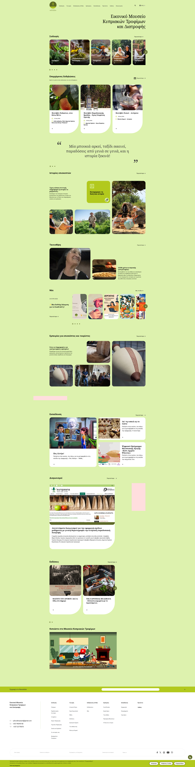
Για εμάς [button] (69, 6)
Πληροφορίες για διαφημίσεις (75, 752)
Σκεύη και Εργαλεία (56, 728)
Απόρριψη (154, 763)
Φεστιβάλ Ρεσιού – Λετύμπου (127, 113)
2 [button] (52, 69)
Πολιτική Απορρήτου (15, 765)
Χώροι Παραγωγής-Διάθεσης (119, 58)
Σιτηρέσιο (97, 60)
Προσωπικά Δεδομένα (44, 752)
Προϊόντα (105, 6)
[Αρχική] (53, 6)
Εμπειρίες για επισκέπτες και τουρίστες (70, 336)
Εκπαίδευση (55, 414)
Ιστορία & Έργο (73, 707)
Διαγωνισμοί (56, 478)
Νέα (51, 290)
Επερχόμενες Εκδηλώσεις (62, 76)
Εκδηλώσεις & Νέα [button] (78, 6)
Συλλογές (54, 36)
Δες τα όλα (139, 290)
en (144, 5)
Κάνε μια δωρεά (73, 730)
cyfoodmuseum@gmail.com (22, 721)
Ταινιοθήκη (55, 245)
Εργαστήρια (106, 711)
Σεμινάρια (123, 715)
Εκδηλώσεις (90, 707)
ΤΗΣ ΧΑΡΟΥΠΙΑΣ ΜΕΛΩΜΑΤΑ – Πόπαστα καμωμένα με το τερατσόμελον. (98, 601)
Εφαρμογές (124, 707)
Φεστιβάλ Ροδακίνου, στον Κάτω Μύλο (62, 114)
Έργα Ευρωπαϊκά (73, 711)
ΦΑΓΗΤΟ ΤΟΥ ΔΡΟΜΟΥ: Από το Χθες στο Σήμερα (65, 600)
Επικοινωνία (119, 6)
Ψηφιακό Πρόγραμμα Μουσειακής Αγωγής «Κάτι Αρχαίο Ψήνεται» (132, 449)
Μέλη (70, 715)
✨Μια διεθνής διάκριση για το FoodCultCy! (59, 306)
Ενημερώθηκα (180, 763)
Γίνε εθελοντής (73, 726)
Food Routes (106, 707)
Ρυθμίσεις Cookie (166, 763)
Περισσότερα (138, 36)
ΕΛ (142, 5)
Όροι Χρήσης (17, 752)
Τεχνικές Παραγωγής (56, 724)
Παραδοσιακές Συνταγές (78, 59)
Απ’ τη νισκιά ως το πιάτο (131, 422)
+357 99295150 (18, 723)
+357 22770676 (18, 726)
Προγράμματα (124, 711)
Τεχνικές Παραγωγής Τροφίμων (140, 58)
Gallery (112, 6)
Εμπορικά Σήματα (73, 722)
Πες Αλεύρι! (58, 453)
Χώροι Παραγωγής (55, 721)
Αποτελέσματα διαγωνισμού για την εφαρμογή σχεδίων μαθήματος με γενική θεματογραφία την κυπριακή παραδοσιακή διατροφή (81, 530)
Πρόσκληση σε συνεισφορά (108, 752)
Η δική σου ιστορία (108, 722)
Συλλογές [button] (61, 6)
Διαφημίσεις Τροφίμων (54, 737)
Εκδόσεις (54, 562)
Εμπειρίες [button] (88, 6)
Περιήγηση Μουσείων (108, 719)
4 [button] (56, 69)
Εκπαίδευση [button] (97, 6)
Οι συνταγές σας (55, 732)
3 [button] (54, 69)
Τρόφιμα (55, 60)
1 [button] (50, 166)
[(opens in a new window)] (156, 752)
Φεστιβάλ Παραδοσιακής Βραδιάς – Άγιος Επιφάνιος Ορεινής (94, 115)
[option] (59, 52)
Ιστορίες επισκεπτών (60, 173)
